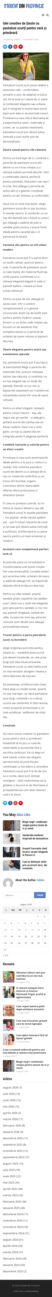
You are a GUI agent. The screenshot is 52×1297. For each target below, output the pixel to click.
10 (5, 929)
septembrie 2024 (13, 1233)
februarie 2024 (12, 1258)
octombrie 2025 (13, 1151)
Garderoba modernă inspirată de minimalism (35, 837)
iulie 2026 (9, 1094)
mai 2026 (8, 1106)
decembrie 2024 (13, 1214)
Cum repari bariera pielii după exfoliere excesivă (30, 1008)
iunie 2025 (9, 1176)
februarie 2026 (12, 1125)
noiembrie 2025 (12, 1144)
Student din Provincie (30, 1285)
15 (38, 929)
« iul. (6, 955)
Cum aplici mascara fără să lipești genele (32, 1037)
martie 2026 (10, 1119)
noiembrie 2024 (12, 1220)
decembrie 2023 (13, 1271)
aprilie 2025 (10, 1189)
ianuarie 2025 (11, 1208)
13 (26, 929)
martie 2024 (10, 1252)
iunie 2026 (9, 1100)
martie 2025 (10, 1195)
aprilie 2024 (10, 1246)
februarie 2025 (12, 1201)
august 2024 (10, 1239)
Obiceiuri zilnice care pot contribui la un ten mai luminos (30, 975)
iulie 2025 (9, 1170)
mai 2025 (8, 1182)
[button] (43, 15)
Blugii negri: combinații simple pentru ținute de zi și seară (34, 825)
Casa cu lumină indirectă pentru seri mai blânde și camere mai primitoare (24, 1051)
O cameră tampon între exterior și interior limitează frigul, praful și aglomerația (31, 992)
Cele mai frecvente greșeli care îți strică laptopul (31, 1022)
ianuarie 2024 (11, 1265)
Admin (17, 39)
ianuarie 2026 (11, 1132)
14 (32, 929)
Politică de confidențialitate (26, 1291)
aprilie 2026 (10, 1113)
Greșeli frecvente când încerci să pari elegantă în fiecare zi (35, 851)
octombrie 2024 (13, 1227)
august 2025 (10, 1163)
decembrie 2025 (13, 1138)
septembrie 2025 (13, 1157)
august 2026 (10, 1087)
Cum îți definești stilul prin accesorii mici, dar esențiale (34, 865)
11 (12, 929)
